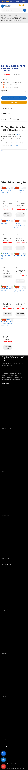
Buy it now (14, 102)
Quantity (4, 90)
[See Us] (11, 763)
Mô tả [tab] (3, 119)
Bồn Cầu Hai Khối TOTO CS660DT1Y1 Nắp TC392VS (7, 271)
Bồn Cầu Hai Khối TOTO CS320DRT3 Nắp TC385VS (7, 338)
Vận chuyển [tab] (14, 119)
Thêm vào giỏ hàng (14, 97)
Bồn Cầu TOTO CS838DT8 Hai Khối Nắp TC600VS (20, 305)
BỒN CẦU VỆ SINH (7, 17)
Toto (8, 113)
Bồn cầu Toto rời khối (7, 18)
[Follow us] (7, 763)
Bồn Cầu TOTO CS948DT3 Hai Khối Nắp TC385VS (7, 238)
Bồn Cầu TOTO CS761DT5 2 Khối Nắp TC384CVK (7, 205)
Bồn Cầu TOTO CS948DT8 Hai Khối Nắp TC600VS (20, 271)
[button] (7, 214)
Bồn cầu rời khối (19, 17)
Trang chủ (4, 15)
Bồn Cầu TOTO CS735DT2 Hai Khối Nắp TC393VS (20, 205)
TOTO (18, 134)
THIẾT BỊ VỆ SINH (14, 15)
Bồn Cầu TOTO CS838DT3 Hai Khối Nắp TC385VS (7, 305)
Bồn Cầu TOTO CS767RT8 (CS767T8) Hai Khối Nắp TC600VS (20, 238)
